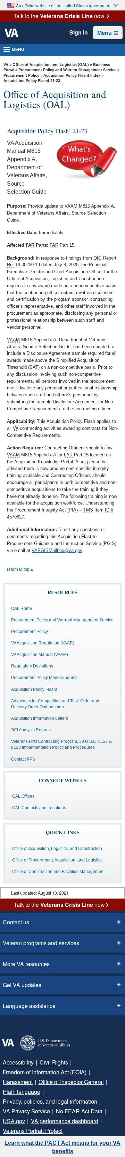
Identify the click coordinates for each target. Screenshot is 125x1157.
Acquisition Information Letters (39, 718)
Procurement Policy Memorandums (44, 677)
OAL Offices (23, 796)
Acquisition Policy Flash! (34, 689)
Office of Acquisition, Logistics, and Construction (57, 848)
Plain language (21, 1092)
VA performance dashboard (64, 1121)
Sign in (78, 32)
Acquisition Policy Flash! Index (71, 75)
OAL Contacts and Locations (39, 807)
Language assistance (29, 1006)
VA (5, 64)
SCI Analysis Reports (31, 729)
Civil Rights (54, 1062)
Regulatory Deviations (32, 666)
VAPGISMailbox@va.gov (57, 550)
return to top (19, 569)
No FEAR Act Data (79, 1111)
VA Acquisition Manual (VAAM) (39, 654)
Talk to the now (59, 16)
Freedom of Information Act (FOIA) (44, 1072)
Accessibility (18, 1062)
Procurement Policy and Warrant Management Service (67, 70)
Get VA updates (22, 985)
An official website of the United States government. (64, 5)
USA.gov (14, 1121)
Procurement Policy (21, 75)
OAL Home (21, 608)
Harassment (18, 1082)
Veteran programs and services (41, 943)
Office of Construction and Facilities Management (58, 871)
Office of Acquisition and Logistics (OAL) (50, 64)
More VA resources (26, 964)
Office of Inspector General (71, 1082)
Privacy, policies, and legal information (50, 1101)
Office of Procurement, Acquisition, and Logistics (57, 860)
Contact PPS (23, 759)
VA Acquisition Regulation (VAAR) (42, 643)
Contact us (16, 922)
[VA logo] (11, 33)
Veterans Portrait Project (32, 1131)
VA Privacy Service (26, 1111)
